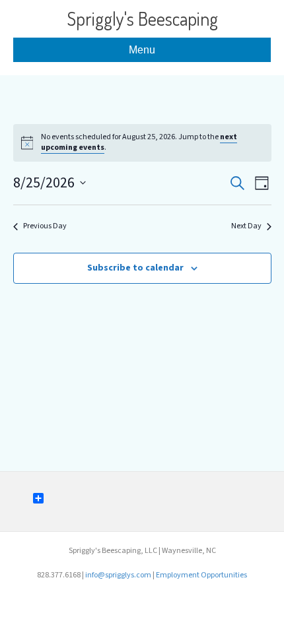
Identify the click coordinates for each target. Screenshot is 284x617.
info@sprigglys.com (118, 575)
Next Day (246, 226)
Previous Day (45, 226)
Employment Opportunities (201, 575)
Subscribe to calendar (135, 268)
